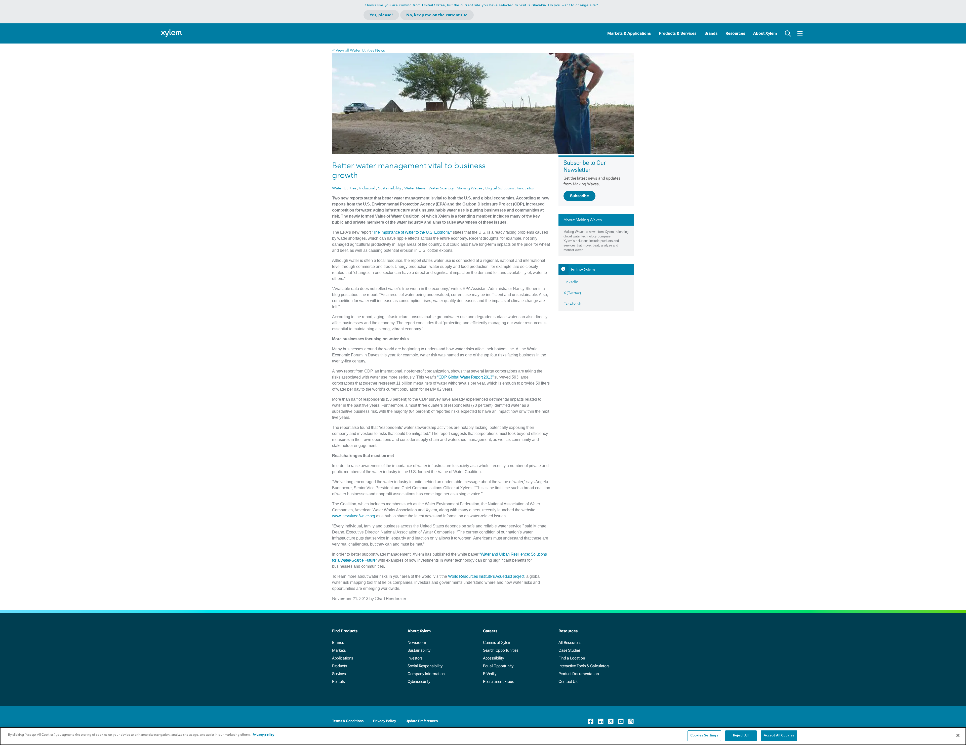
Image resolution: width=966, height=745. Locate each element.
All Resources (569, 642)
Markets (339, 650)
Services (339, 673)
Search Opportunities (500, 650)
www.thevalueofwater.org (353, 516)
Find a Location (571, 658)
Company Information (426, 673)
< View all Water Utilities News (358, 50)
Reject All (741, 735)
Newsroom (417, 642)
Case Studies (569, 650)
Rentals (338, 681)
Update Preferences (422, 721)
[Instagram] (631, 721)
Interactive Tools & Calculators (584, 666)
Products (339, 666)
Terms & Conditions (348, 721)
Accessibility (493, 658)
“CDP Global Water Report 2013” (465, 377)
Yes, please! (381, 15)
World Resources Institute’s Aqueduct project (486, 576)
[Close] (957, 735)
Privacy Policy (384, 721)
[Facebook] (591, 721)
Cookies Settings (704, 735)
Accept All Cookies (779, 735)
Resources (735, 33)
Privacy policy (263, 734)
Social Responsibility (425, 666)
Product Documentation (578, 673)
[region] (483, 736)
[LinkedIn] (601, 721)
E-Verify (489, 673)
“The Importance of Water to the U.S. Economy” (412, 232)
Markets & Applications (629, 33)
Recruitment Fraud (498, 681)
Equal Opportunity (498, 666)
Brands (710, 33)
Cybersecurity (419, 681)
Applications (342, 658)
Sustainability (419, 650)
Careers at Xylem (497, 642)
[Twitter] (611, 721)
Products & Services (677, 33)
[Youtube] (621, 721)
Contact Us (568, 681)
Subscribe (579, 195)
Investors (415, 658)
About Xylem (765, 33)
